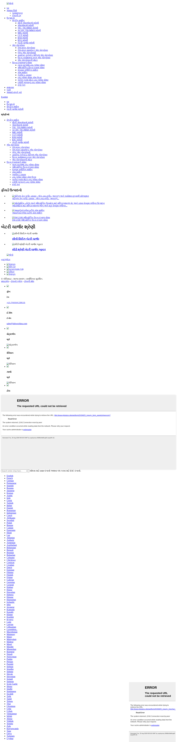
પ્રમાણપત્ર (17, 13)
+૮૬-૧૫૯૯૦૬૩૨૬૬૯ (16, 302)
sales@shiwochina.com (17, 323)
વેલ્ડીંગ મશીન (18, 20)
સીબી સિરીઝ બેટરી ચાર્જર (25, 238)
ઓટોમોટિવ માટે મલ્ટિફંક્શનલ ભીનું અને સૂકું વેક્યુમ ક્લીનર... (39, 206)
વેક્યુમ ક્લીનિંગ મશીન (28, 70)
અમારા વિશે (12, 10)
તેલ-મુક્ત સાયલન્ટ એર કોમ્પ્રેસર (33, 50)
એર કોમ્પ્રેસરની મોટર (28, 60)
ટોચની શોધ (29, 281)
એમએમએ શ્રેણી (26, 25)
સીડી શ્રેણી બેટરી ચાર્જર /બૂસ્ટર (29, 249)
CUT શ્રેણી (23, 35)
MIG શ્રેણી (23, 33)
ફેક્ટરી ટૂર (16, 15)
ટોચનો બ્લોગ (16, 281)
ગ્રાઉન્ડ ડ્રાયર (25, 75)
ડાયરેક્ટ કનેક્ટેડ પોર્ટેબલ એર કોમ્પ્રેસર (35, 55)
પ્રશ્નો (9, 90)
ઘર (8, 8)
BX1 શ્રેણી (23, 40)
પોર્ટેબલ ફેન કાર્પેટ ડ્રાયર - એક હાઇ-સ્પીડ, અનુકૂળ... (35, 198)
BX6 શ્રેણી (23, 38)
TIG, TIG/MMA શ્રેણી (28, 28)
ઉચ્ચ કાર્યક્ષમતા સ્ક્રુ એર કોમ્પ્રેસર (34, 57)
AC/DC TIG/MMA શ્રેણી (29, 30)
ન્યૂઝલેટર (5, 259)
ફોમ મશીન (22, 72)
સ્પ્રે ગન (21, 85)
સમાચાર (10, 87)
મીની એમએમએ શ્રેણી (28, 23)
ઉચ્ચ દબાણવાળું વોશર (22, 62)
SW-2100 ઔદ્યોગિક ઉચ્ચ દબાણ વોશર (30, 220)
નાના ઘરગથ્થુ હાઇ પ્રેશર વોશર (31, 65)
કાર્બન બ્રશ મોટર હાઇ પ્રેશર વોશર (33, 80)
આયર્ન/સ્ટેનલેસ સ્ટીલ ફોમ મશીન (27, 213)
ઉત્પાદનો (11, 18)
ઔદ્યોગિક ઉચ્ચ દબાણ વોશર (31, 67)
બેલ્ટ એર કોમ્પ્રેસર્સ (27, 53)
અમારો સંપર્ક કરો (14, 92)
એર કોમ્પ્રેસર (18, 45)
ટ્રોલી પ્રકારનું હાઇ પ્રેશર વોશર (32, 82)
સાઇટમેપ (5, 281)
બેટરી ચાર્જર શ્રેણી (26, 43)
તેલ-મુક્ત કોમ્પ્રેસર (26, 48)
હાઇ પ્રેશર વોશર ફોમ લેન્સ (30, 77)
